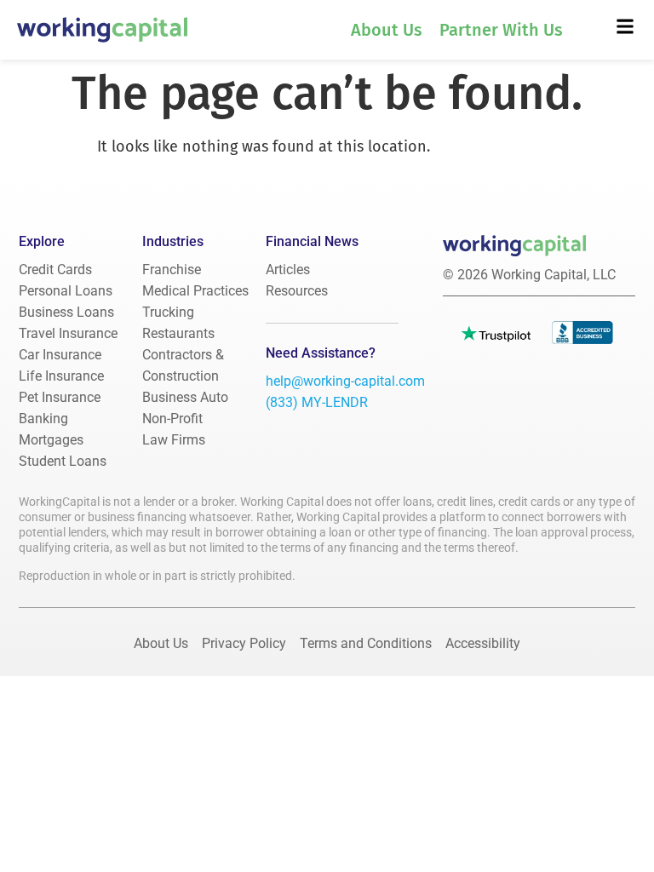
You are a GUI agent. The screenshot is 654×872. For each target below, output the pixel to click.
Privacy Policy (244, 643)
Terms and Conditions (366, 643)
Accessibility (482, 643)
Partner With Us (501, 30)
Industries (173, 241)
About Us (386, 30)
